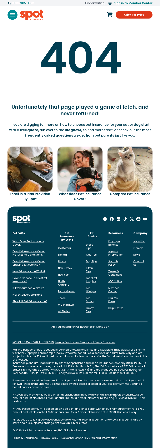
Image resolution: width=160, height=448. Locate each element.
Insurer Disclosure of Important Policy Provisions (85, 342)
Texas (62, 298)
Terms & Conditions (115, 273)
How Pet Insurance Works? (28, 271)
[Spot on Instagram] (105, 219)
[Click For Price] (110, 15)
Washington (66, 304)
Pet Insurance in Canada (91, 327)
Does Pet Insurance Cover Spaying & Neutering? (28, 263)
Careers (138, 248)
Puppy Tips (90, 309)
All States (64, 311)
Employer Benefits (114, 243)
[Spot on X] (131, 219)
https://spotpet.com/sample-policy (41, 353)
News (136, 254)
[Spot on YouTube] (145, 219)
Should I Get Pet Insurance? (29, 301)
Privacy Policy (49, 438)
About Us (139, 241)
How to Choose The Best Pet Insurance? (29, 279)
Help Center (115, 308)
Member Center (113, 289)
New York (63, 274)
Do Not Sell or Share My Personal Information (89, 438)
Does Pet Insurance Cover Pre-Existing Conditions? (28, 253)
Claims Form (113, 299)
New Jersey (65, 268)
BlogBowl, (73, 130)
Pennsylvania (66, 291)
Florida (62, 254)
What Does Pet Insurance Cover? (28, 243)
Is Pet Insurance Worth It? (28, 288)
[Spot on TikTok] (125, 219)
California (64, 248)
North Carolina (63, 283)
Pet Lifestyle (91, 289)
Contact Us (138, 263)
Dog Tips (91, 261)
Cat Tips (91, 254)
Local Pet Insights (91, 279)
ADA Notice (115, 281)
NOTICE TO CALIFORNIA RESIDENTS (33, 342)
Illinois (62, 261)
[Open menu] (13, 15)
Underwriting (95, 3)
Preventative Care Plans (27, 294)
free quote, (29, 130)
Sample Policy (113, 263)
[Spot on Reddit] (138, 219)
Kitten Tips (89, 269)
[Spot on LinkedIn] (118, 219)
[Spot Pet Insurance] (21, 219)
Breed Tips (89, 246)
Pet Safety (90, 299)
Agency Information (115, 253)
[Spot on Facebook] (111, 219)
